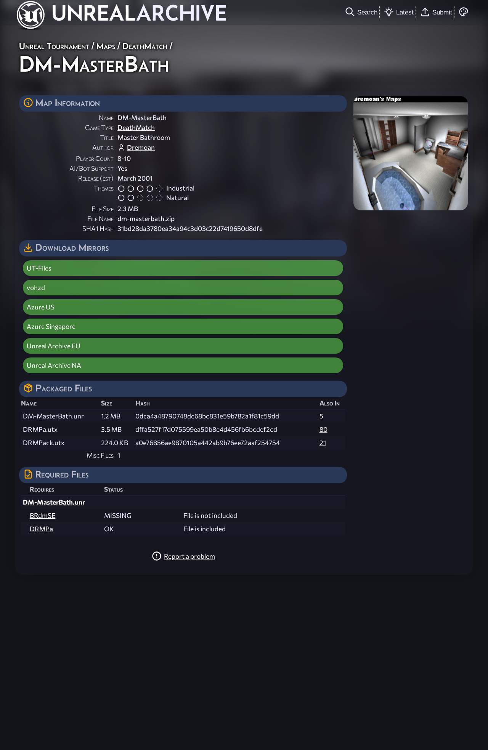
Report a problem (189, 556)
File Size (103, 209)
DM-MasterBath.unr (54, 502)
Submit (442, 12)
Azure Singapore (51, 326)
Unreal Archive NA (54, 365)
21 (322, 443)
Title (107, 137)
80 (323, 429)
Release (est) (96, 178)
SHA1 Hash (98, 228)
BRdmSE (42, 515)
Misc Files (100, 455)
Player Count (95, 158)
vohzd (36, 288)
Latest (405, 12)
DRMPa (41, 529)
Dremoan (141, 147)
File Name (100, 219)
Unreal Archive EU (53, 346)
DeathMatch (144, 46)
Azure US (41, 307)
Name (106, 118)
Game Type (99, 127)
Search (367, 12)
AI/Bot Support (91, 168)
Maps (105, 46)
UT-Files (39, 268)
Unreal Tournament (54, 46)
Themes (104, 188)
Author (103, 147)
